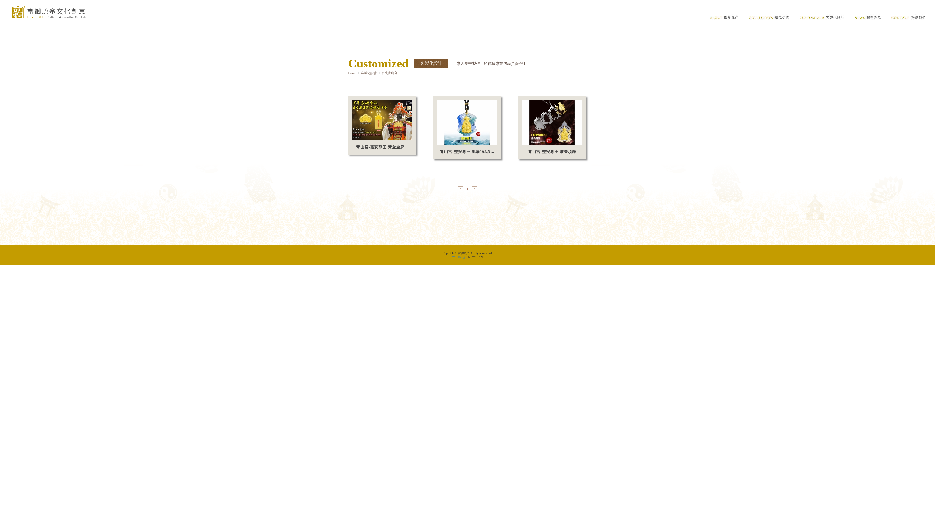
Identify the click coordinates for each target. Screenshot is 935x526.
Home (352, 73)
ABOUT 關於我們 (724, 17)
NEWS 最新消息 (868, 17)
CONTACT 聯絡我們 (908, 17)
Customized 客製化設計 (822, 17)
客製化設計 (369, 73)
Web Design (459, 257)
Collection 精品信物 (769, 17)
